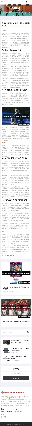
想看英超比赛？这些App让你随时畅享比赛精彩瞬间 (16, 288)
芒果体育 (22, 424)
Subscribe (16, 378)
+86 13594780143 (19, 411)
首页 (3, 11)
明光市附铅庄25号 (5, 417)
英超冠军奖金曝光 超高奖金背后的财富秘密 (16, 321)
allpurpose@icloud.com (6, 411)
